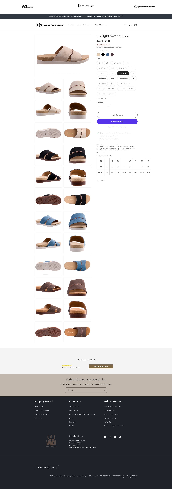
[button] (84, 24)
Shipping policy (131, 475)
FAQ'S (71, 426)
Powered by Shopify (79, 475)
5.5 (108, 63)
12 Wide (111, 94)
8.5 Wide (125, 79)
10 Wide (111, 89)
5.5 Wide (119, 63)
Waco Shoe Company (63, 475)
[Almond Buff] (98, 54)
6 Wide (103, 68)
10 (101, 89)
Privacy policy (105, 475)
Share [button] (102, 181)
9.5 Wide (125, 84)
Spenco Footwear (42, 410)
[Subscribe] (104, 390)
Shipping (100, 47)
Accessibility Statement (114, 426)
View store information (109, 139)
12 (101, 94)
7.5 (113, 73)
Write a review (101, 366)
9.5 (113, 84)
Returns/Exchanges (112, 406)
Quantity (100, 102)
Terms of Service (111, 414)
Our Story (73, 410)
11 (122, 89)
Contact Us (74, 406)
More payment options (117, 127)
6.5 (113, 68)
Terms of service (118, 475)
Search (72, 422)
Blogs (71, 418)
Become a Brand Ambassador (82, 414)
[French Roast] (112, 54)
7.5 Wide (123, 73)
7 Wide (103, 73)
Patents (107, 422)
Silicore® (38, 418)
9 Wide (103, 84)
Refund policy (93, 475)
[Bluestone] (107, 54)
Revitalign (39, 406)
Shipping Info (110, 410)
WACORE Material (42, 414)
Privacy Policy (110, 418)
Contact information (130, 478)
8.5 (113, 79)
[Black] (103, 54)
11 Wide (131, 89)
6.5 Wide (124, 68)
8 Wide (103, 79)
